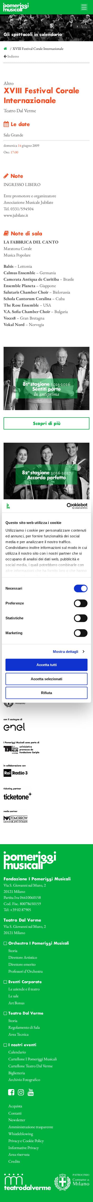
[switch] (81, 603)
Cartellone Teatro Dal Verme (30, 1065)
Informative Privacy (23, 1147)
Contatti (14, 1113)
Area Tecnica (18, 1034)
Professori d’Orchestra (25, 971)
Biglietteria (16, 1072)
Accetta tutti (46, 665)
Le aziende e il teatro (24, 989)
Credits (14, 1161)
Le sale (13, 996)
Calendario (17, 1052)
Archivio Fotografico (24, 1079)
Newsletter (16, 1119)
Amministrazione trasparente (30, 1126)
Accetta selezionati (46, 679)
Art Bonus (16, 1002)
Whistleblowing (20, 1133)
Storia (12, 950)
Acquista (15, 1106)
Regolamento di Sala (24, 1027)
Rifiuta (46, 693)
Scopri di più (46, 424)
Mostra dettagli (65, 651)
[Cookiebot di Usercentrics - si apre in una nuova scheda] (67, 506)
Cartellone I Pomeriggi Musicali (32, 1059)
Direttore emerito (22, 964)
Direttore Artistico (22, 957)
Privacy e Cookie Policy (26, 1140)
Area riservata (19, 1154)
